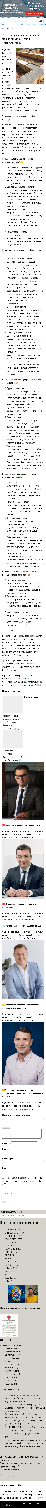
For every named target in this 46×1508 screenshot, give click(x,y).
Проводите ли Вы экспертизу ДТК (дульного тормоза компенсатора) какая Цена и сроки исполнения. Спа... (25, 1407)
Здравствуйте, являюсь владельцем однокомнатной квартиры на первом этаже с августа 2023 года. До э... (23, 1398)
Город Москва (11, 1348)
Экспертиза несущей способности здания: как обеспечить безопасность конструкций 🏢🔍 (11, 722)
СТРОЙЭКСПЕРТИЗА (13, 1236)
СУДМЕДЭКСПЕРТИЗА (14, 1233)
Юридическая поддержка (11, 1212)
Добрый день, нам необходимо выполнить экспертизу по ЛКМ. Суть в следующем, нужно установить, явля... (24, 1417)
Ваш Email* (6, 1143)
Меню (41, 20)
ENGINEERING (10, 1242)
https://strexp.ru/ (9, 670)
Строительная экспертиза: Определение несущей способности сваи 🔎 (12, 755)
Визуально (4, 1127)
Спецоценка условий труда (11, 1469)
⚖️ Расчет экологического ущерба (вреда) (21, 926)
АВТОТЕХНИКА (11, 1252)
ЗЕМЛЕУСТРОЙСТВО (13, 1239)
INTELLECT (9, 1274)
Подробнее (5, 1501)
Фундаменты (7, 28)
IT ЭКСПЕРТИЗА (12, 1245)
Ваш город (6, 1168)
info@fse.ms (34, 9)
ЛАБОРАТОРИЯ (11, 1268)
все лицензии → (7, 1340)
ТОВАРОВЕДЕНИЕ (12, 1265)
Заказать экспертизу (35, 13)
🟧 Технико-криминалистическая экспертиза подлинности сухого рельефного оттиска (22, 1093)
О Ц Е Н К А (9, 1255)
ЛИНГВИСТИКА (11, 1261)
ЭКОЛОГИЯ (9, 1271)
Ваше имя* (6, 1149)
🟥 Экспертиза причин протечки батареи (21, 825)
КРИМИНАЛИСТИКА (14, 1229)
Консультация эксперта (10, 1389)
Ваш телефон (7, 1158)
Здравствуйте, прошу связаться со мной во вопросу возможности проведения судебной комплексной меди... (25, 1443)
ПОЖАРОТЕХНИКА (13, 1249)
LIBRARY (8, 1281)
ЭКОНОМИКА (10, 1258)
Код (8, 1127)
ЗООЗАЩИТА (10, 1278)
